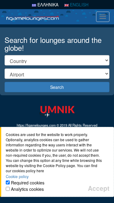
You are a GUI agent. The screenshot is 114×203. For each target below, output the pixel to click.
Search (57, 87)
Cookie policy (17, 176)
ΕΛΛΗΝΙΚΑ (47, 5)
